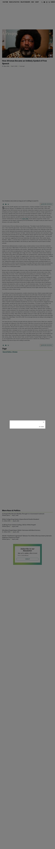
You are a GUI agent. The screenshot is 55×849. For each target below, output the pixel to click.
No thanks (41, 426)
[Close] (43, 422)
